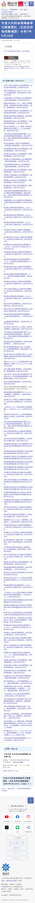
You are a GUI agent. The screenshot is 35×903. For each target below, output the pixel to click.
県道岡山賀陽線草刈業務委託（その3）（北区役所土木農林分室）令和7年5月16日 (18, 298)
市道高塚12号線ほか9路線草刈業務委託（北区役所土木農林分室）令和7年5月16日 (18, 254)
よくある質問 (17, 837)
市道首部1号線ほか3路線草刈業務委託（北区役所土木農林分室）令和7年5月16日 (18, 232)
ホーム (6, 9)
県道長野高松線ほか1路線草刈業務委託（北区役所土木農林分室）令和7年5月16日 (18, 527)
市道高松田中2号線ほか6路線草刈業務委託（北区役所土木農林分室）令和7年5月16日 (18, 239)
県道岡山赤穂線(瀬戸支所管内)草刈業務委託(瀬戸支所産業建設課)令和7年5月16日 (18, 607)
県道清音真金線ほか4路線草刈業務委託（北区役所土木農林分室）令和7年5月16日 (18, 269)
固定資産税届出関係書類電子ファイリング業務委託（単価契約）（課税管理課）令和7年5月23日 (18, 394)
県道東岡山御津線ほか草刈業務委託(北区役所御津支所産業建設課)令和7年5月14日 (18, 446)
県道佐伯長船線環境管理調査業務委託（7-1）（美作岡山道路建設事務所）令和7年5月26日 (17, 261)
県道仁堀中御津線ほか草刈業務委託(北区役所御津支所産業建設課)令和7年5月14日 (18, 482)
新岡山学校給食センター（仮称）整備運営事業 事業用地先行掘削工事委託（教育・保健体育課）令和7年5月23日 (18, 105)
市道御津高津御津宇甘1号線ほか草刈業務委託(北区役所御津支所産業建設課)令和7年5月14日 (18, 494)
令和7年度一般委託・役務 (9, 14)
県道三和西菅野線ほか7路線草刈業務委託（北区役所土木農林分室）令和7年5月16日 (18, 433)
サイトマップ (17, 853)
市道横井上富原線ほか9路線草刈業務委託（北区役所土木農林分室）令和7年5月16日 (18, 474)
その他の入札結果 (7, 11)
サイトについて (17, 858)
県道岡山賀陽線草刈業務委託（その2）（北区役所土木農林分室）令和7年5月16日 (18, 210)
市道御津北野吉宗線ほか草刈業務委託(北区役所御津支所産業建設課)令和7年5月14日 (18, 502)
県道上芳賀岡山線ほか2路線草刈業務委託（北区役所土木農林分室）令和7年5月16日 (18, 556)
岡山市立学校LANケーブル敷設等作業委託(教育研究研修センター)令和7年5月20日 (18, 580)
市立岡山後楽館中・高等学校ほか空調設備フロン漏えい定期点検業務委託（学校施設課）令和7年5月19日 (18, 620)
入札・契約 (23, 9)
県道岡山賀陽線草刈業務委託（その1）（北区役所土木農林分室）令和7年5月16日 (18, 224)
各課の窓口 (11, 788)
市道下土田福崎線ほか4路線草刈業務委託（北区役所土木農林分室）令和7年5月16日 (18, 647)
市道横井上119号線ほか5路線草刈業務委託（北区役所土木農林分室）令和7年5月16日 (18, 534)
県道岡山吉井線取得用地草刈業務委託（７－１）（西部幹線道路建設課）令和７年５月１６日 (18, 655)
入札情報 (4, 790)
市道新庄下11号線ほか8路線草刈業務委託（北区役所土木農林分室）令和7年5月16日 (18, 401)
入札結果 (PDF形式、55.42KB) (18, 51)
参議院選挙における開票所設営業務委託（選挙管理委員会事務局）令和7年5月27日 (18, 202)
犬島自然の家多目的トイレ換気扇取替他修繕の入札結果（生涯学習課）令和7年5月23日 (18, 416)
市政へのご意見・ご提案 (17, 843)
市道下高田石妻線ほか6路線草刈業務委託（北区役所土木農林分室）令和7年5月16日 (18, 291)
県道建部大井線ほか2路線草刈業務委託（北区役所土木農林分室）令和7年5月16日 (18, 283)
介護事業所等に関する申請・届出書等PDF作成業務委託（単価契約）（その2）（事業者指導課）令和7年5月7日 (17, 688)
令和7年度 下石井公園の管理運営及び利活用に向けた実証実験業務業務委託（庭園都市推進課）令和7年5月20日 (18, 376)
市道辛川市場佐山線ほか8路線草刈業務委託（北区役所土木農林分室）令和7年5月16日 (18, 640)
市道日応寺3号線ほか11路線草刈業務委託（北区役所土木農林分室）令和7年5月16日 (18, 509)
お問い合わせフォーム (11, 770)
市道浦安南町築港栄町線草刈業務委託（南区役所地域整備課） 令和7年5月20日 (18, 316)
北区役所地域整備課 (24, 788)
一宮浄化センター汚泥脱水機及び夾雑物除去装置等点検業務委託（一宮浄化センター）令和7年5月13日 (18, 594)
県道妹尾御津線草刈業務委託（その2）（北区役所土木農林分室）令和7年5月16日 (18, 217)
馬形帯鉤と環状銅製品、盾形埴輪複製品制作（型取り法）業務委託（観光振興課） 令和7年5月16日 (18, 716)
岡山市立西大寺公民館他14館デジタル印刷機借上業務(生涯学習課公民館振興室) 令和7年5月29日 (18, 356)
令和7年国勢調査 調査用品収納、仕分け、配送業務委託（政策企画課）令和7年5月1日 (18, 708)
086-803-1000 (11, 880)
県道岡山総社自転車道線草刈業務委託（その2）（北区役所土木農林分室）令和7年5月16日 (18, 246)
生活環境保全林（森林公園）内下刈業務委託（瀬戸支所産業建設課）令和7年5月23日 (18, 542)
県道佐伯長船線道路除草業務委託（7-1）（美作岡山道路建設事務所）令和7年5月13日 (18, 276)
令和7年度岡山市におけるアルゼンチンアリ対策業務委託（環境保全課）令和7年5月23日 (18, 93)
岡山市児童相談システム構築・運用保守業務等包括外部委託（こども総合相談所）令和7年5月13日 (18, 128)
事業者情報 (13, 9)
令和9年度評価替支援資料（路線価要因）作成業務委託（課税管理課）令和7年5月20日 (18, 549)
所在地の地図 (18, 762)
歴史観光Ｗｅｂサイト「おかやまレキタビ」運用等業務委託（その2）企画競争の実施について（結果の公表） (18, 733)
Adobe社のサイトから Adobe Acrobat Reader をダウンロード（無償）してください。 (17, 68)
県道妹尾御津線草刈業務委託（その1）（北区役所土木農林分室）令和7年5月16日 (18, 587)
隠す (31, 80)
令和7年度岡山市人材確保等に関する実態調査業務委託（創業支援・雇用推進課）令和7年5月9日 (18, 701)
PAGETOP (30, 801)
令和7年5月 (23, 14)
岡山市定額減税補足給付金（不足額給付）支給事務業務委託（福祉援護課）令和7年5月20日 (18, 349)
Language (26, 5)
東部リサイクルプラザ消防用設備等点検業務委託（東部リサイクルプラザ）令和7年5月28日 (18, 363)
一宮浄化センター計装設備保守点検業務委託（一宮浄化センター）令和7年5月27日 (18, 409)
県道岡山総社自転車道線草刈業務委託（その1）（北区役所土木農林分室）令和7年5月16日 (18, 627)
